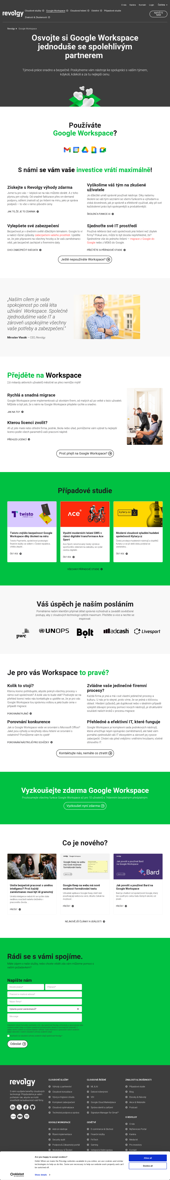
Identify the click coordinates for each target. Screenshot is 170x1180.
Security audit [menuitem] (58, 1139)
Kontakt (142, 5)
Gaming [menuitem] (94, 1145)
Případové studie (112, 10)
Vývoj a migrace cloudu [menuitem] (63, 1097)
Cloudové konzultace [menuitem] (62, 1092)
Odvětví (95, 10)
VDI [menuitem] (92, 1097)
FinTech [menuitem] (94, 1139)
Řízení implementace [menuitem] (62, 1134)
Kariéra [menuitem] (132, 1134)
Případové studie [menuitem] (137, 1086)
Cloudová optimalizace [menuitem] (63, 1107)
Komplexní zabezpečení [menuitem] (63, 1102)
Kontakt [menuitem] (133, 1150)
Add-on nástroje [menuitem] (59, 1129)
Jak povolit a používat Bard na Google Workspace (134, 887)
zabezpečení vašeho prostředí (52, 235)
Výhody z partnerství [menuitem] (61, 1086)
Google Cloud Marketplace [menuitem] (103, 1102)
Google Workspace (55, 10)
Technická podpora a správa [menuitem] (65, 1112)
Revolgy (11, 28)
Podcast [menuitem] (133, 1107)
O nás (123, 5)
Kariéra (133, 5)
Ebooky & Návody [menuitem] (137, 1097)
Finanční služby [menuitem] (98, 1134)
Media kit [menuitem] (133, 1139)
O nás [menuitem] (132, 1124)
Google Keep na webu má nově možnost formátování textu (81, 887)
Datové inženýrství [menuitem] (99, 1092)
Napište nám (158, 14)
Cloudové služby (33, 10)
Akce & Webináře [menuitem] (137, 1102)
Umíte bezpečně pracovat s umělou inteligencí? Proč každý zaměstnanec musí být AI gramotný (31, 889)
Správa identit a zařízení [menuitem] (102, 1107)
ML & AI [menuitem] (94, 1086)
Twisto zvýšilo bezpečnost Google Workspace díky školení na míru (31, 534)
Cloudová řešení (78, 10)
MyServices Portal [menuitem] (137, 1129)
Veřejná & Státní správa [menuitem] (101, 1150)
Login (151, 5)
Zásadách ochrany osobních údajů (39, 1032)
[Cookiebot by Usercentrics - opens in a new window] (17, 1175)
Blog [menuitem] (131, 1092)
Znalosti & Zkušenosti (36, 17)
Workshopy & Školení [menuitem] (62, 1150)
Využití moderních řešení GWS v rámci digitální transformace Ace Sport (83, 536)
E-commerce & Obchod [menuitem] (102, 1129)
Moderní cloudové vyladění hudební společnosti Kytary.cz (137, 534)
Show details (41, 1175)
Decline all (148, 1166)
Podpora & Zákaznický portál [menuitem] (66, 1145)
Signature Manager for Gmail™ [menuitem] (105, 1112)
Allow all (148, 1158)
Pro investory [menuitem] (135, 1145)
